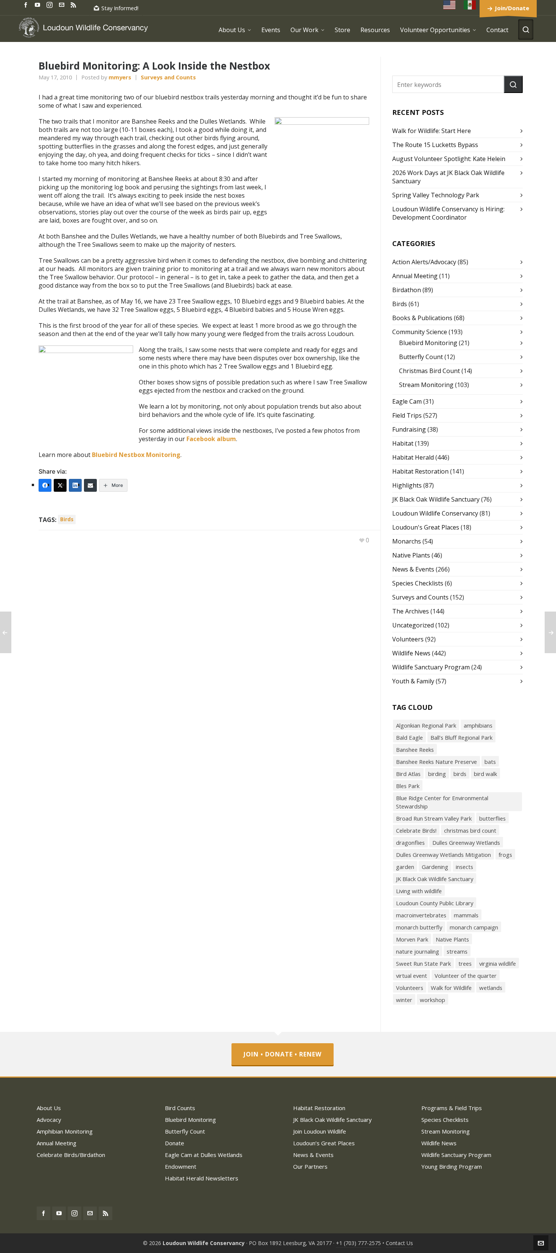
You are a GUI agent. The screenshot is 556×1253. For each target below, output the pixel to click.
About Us (49, 1108)
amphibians (478, 725)
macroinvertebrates (421, 915)
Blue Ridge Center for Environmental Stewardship (442, 802)
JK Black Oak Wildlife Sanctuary (436, 499)
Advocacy (49, 1119)
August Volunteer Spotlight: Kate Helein (448, 159)
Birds (399, 304)
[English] (450, 4)
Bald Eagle (409, 737)
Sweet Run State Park (423, 963)
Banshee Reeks (415, 749)
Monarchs (406, 541)
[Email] (90, 485)
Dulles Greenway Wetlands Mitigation (443, 854)
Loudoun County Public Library (434, 903)
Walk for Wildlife (451, 987)
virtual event (411, 975)
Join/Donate (512, 8)
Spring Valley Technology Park (435, 195)
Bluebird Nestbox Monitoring (136, 455)
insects (464, 866)
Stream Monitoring (426, 385)
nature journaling (417, 951)
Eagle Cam (407, 401)
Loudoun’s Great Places (324, 1143)
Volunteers (408, 639)
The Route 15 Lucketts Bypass (435, 145)
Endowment (180, 1166)
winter (404, 1000)
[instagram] (51, 4)
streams (457, 951)
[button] (513, 84)
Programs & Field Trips (451, 1108)
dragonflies (410, 842)
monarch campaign (474, 927)
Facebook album (211, 439)
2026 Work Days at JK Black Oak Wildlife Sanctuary (448, 177)
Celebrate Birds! (416, 830)
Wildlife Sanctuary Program (431, 667)
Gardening (435, 866)
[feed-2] (74, 4)
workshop (432, 1000)
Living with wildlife (419, 891)
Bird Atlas (408, 774)
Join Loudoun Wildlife (319, 1131)
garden (405, 866)
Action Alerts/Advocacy (424, 262)
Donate (174, 1143)
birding (437, 774)
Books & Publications (422, 318)
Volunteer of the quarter (466, 975)
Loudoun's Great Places (425, 527)
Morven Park (412, 939)
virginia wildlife (497, 963)
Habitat (402, 443)
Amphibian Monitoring (65, 1131)
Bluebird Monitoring (428, 343)
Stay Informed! (119, 8)
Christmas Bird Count (429, 371)
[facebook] (27, 4)
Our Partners (310, 1166)
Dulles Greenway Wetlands (466, 842)
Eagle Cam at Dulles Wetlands (203, 1155)
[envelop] (63, 4)
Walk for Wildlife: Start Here (431, 131)
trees (465, 963)
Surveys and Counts (168, 77)
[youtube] (38, 4)
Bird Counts (180, 1108)
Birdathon (406, 290)
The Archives (410, 611)
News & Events (413, 569)
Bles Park (407, 786)
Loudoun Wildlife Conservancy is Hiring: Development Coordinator (448, 213)
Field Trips (407, 415)
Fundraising (409, 429)
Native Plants (411, 555)
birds (66, 519)
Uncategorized (413, 625)
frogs (505, 854)
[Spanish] (470, 4)
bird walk (485, 774)
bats (490, 761)
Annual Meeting (415, 276)
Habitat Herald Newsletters (201, 1178)
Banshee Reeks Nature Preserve (436, 761)
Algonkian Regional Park (426, 725)
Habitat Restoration (420, 471)
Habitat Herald (413, 457)
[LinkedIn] (75, 485)
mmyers (120, 77)
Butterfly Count (421, 357)
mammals (466, 915)
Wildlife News (411, 653)
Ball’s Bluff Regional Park (461, 737)
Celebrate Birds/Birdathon (71, 1155)
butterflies (492, 818)
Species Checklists (417, 583)
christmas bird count (470, 830)
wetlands (490, 987)
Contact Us (399, 1243)
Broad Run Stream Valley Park (434, 818)
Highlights (407, 485)
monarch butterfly (419, 927)
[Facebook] (45, 485)
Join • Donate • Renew (282, 1054)
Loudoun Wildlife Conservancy (435, 513)
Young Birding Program (451, 1166)
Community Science (419, 332)
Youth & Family (413, 681)
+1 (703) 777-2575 (358, 1243)
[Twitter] (60, 485)
